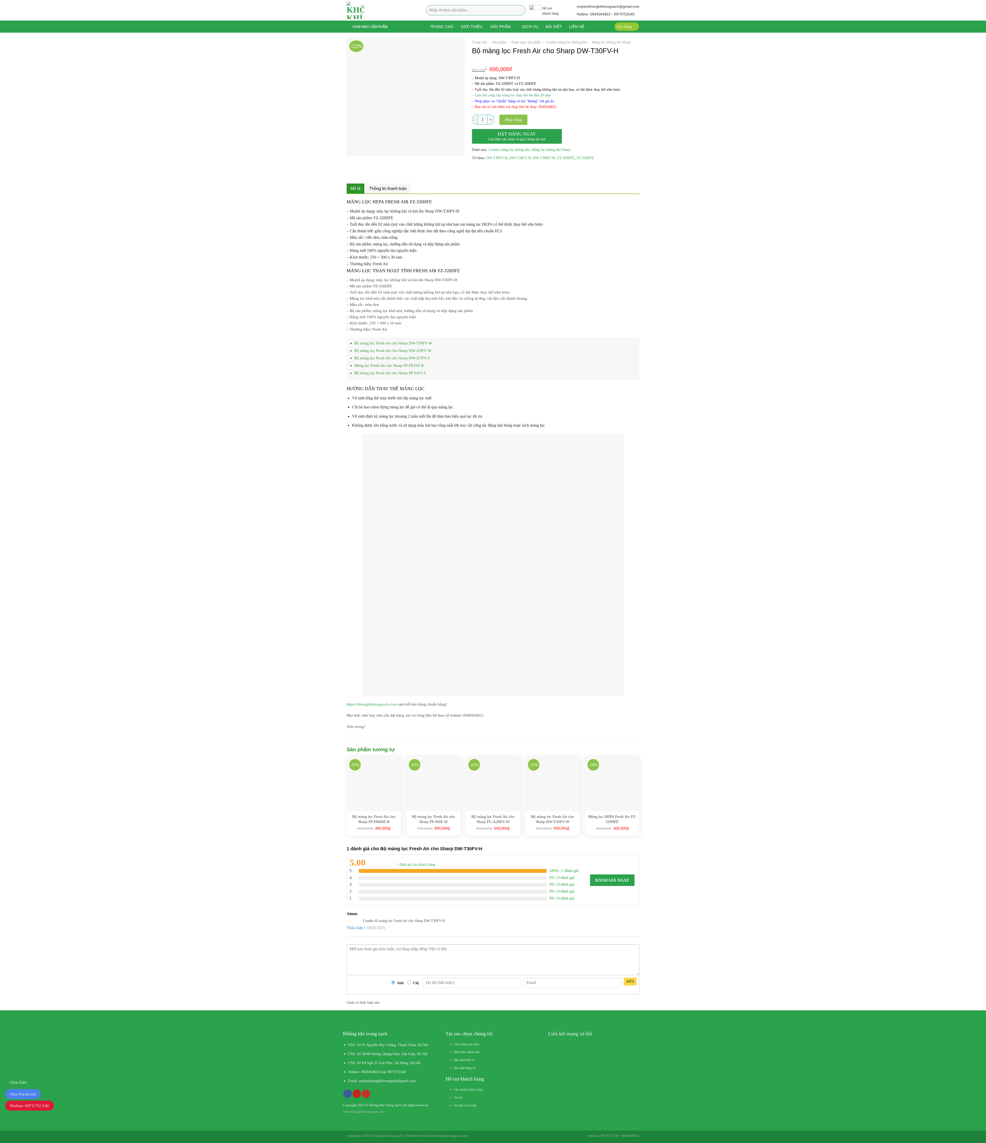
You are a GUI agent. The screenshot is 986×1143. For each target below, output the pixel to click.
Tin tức (458, 1097)
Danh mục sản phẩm (526, 42)
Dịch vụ (530, 26)
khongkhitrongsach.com (451, 1136)
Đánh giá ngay (612, 880)
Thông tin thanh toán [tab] (388, 188)
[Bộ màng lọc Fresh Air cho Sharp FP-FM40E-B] (374, 783)
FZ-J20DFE (566, 158)
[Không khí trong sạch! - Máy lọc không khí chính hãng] (379, 10)
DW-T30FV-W (520, 158)
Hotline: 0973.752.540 (29, 1106)
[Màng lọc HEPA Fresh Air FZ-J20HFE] (612, 783)
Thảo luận (355, 928)
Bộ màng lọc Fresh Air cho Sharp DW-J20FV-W (392, 351)
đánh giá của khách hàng (416, 864)
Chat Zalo (18, 1082)
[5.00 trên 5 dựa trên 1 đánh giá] (556, 61)
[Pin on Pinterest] (504, 170)
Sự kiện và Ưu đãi (465, 1105)
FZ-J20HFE (585, 158)
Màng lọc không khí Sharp (611, 42)
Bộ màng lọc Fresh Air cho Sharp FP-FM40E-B (373, 819)
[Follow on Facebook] (347, 1094)
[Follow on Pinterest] (357, 1094)
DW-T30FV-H (496, 158)
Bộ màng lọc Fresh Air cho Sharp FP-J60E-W (433, 819)
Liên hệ (576, 26)
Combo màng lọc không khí (566, 42)
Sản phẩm (500, 26)
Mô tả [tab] (355, 188)
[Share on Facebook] (476, 170)
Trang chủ (442, 26)
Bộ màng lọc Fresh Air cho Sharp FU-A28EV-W (493, 819)
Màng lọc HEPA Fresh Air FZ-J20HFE (612, 819)
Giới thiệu (472, 26)
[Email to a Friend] (495, 170)
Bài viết (554, 26)
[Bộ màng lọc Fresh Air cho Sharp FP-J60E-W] (433, 783)
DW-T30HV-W (544, 158)
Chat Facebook (23, 1094)
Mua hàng (513, 119)
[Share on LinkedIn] (513, 170)
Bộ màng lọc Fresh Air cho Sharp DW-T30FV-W (393, 343)
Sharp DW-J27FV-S (45, 1126)
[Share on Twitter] (485, 170)
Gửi (630, 981)
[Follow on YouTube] (366, 1094)
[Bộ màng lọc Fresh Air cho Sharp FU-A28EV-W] (493, 783)
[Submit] (520, 10)
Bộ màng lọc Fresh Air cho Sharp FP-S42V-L (390, 373)
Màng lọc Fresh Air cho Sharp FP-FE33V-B (389, 365)
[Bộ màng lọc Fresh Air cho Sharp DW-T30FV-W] (552, 783)
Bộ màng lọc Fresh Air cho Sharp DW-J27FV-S (392, 358)
